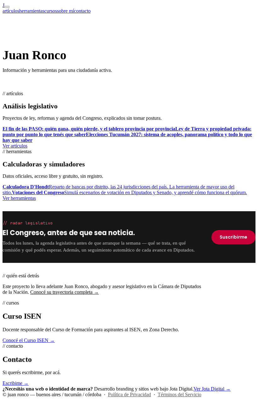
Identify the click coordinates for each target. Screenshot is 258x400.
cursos (50, 11)
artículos (11, 11)
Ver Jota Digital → (212, 388)
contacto (82, 11)
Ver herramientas (19, 198)
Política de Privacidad (129, 394)
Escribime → (16, 383)
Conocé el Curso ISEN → (29, 340)
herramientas (31, 11)
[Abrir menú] (6, 7)
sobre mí (65, 11)
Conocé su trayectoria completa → (64, 292)
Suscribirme (233, 237)
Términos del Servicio (179, 394)
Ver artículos (15, 145)
